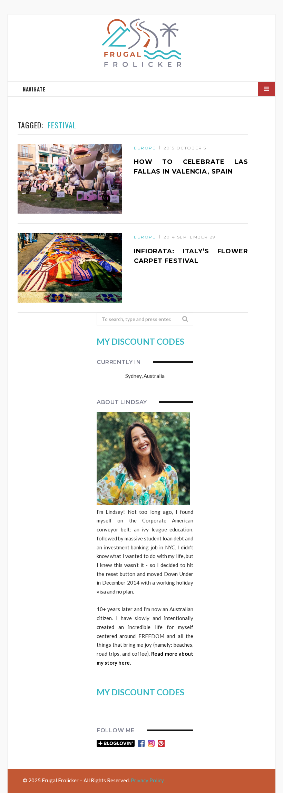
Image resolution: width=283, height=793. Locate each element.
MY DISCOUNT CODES (140, 341)
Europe (145, 147)
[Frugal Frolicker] (141, 43)
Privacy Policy (147, 780)
